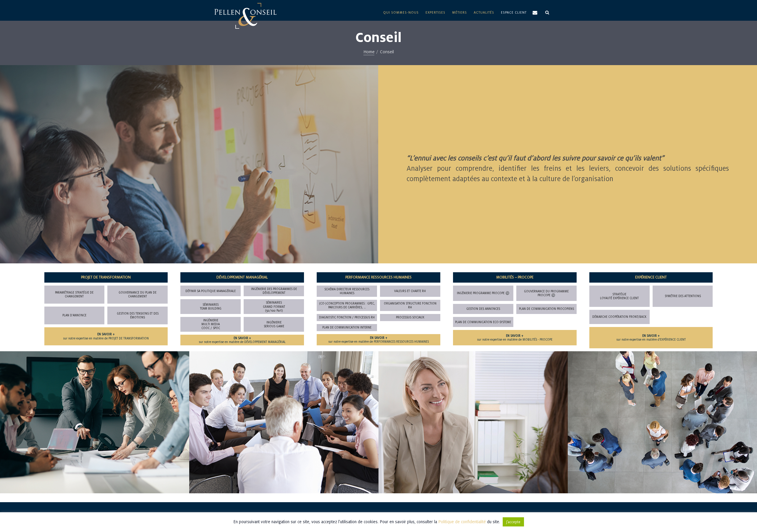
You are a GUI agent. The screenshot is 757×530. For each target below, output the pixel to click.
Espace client (514, 12)
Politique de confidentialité (462, 521)
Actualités (484, 12)
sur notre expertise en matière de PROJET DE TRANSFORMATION (106, 336)
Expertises (435, 12)
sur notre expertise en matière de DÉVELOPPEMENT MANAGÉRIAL (242, 340)
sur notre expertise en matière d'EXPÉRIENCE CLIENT (651, 337)
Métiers (459, 12)
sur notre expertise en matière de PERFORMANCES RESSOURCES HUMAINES (379, 340)
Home (369, 51)
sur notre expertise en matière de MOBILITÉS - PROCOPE (514, 337)
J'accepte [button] (513, 522)
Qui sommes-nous (401, 12)
